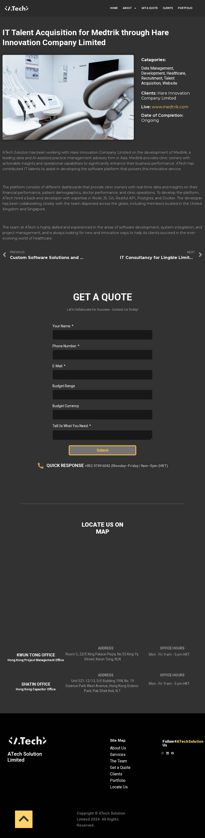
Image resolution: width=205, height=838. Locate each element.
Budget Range (63, 386)
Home (114, 8)
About (127, 8)
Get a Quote (150, 8)
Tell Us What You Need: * (71, 426)
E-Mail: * (59, 366)
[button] (23, 819)
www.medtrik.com (170, 107)
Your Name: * (63, 326)
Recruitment (151, 78)
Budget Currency (65, 406)
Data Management (157, 68)
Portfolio (185, 8)
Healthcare (175, 73)
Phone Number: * (66, 346)
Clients (168, 8)
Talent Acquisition (157, 81)
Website (169, 83)
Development (153, 73)
